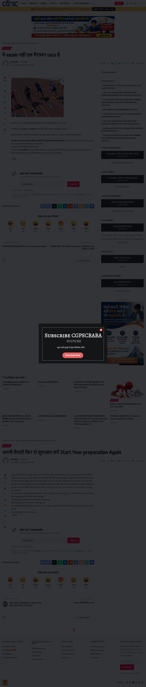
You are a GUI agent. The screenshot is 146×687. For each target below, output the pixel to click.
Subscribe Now (72, 355)
